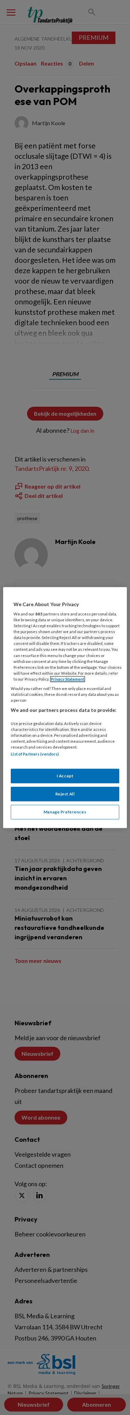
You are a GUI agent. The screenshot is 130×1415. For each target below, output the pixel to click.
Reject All (65, 794)
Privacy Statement (67, 679)
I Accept (65, 776)
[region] (65, 707)
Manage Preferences (65, 812)
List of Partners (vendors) (35, 754)
